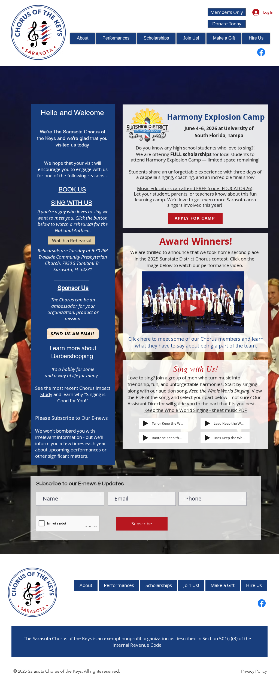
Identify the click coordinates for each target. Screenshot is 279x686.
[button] (191, 38)
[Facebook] (261, 52)
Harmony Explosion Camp (173, 160)
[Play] (145, 423)
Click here (139, 338)
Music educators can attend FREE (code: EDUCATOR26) (194, 188)
